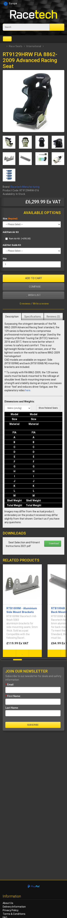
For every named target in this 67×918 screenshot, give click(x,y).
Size (5, 218)
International (33, 46)
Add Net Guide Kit (12, 245)
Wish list (34, 295)
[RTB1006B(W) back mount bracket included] (25, 158)
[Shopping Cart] (55, 4)
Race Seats (15, 46)
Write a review (41, 303)
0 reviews (25, 303)
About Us (8, 903)
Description (12, 316)
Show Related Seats (48, 408)
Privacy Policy (10, 910)
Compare (34, 286)
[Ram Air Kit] (58, 158)
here (27, 390)
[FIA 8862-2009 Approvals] (9, 175)
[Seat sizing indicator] (41, 158)
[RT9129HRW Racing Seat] (33, 101)
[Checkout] (61, 4)
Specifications (32, 316)
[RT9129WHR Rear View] (9, 142)
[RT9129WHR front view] (41, 142)
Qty (4, 258)
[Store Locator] (36, 4)
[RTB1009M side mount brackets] (9, 158)
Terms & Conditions (14, 913)
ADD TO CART (33, 278)
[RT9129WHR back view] (25, 142)
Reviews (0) (53, 316)
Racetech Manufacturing (25, 186)
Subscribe (33, 725)
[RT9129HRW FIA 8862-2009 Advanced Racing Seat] (58, 142)
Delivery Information (14, 906)
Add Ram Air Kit (11, 232)
